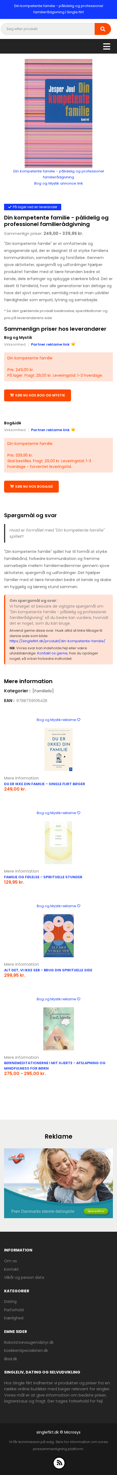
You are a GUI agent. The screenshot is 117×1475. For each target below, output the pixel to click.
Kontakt (11, 1269)
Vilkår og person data (24, 1277)
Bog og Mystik (18, 337)
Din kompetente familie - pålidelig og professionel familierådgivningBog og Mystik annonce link (58, 177)
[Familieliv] (43, 691)
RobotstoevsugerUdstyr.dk (29, 1342)
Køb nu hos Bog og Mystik (40, 395)
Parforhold (14, 1310)
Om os (10, 1261)
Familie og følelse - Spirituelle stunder (43, 877)
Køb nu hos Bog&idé (34, 486)
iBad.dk (10, 1359)
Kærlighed (13, 1318)
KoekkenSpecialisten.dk (26, 1350)
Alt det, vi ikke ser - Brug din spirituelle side (48, 970)
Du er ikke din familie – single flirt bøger (44, 783)
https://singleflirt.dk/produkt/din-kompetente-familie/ (57, 641)
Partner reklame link (50, 344)
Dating (10, 1301)
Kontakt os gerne (52, 653)
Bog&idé (12, 423)
